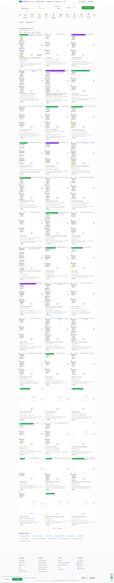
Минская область (42, 569)
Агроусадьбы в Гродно (77, 538)
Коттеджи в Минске (71, 535)
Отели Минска (80, 535)
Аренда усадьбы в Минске (37, 535)
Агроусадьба (21, 560)
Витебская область (43, 562)
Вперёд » (60, 528)
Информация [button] (50, 1)
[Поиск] (64, 2)
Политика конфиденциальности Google (60, 580)
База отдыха (21, 562)
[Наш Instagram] (111, 580)
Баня (20, 567)
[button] (91, 1)
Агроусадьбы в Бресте (52, 538)
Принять (17, 579)
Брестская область (42, 560)
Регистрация (82, 568)
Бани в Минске (49, 535)
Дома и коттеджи (22, 571)
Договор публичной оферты (64, 562)
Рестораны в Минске (24, 538)
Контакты (80, 558)
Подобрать (89, 7)
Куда (22, 6)
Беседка (21, 569)
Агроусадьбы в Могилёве (25, 541)
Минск (33, 32)
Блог (59, 567)
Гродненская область (43, 567)
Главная (20, 32)
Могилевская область (43, 571)
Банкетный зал (22, 564)
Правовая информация (63, 564)
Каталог (32, 1)
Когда (39, 6)
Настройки (7, 579)
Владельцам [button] (58, 1)
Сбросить (75, 7)
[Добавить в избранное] (42, 35)
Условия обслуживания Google (73, 580)
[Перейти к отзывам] (21, 54)
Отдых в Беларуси (27, 32)
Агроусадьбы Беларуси (25, 535)
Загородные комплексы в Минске (38, 538)
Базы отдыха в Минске (59, 535)
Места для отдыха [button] (40, 1)
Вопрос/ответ (61, 569)
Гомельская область (43, 564)
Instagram (81, 560)
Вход (80, 566)
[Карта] (111, 577)
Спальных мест (57, 6)
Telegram (81, 562)
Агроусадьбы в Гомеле (65, 538)
